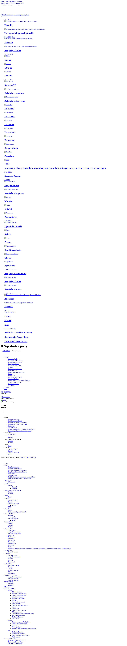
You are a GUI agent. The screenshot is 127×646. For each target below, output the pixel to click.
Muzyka (8, 201)
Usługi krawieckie (13, 364)
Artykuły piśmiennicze (15, 273)
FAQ (9, 454)
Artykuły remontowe (14, 93)
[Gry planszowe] (9, 181)
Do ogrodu (9, 140)
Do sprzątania (11, 148)
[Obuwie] (7, 64)
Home (6, 463)
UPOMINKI (8, 221)
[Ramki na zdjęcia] (10, 246)
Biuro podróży (12, 370)
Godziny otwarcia (13, 452)
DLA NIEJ (7, 19)
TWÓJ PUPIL (8, 293)
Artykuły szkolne (12, 50)
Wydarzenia (11, 434)
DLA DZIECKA (9, 37)
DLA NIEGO (8, 54)
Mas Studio (11, 385)
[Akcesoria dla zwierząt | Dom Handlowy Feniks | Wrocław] (22, 295)
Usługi (7, 316)
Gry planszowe (11, 185)
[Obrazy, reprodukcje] (11, 254)
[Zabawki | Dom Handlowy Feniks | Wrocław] (18, 38)
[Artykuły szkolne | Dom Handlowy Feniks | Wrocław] (20, 46)
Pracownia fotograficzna (15, 360)
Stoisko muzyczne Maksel (19, 623)
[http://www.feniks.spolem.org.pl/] (5, 397)
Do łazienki (9, 116)
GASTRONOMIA (10, 329)
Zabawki (8, 42)
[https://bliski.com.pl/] (3, 400)
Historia (10, 437)
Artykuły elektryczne (14, 101)
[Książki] (7, 205)
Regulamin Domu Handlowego (17, 424)
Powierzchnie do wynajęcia (12, 490)
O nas (6, 465)
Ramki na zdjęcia (12, 250)
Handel (7, 320)
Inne (6, 325)
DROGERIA (8, 172)
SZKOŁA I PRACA (10, 269)
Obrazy (8, 258)
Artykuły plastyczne (14, 193)
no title (14, 505)
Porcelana (9, 156)
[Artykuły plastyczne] (11, 189)
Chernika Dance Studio (15, 377)
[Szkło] (6, 160)
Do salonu (9, 124)
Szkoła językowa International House (19, 380)
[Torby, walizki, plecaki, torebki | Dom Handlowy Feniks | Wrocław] (24, 29)
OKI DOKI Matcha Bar (15, 341)
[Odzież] (7, 56)
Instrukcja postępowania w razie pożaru (19, 431)
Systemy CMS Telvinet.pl (28, 457)
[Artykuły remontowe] (11, 89)
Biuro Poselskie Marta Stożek (20, 635)
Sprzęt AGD (10, 85)
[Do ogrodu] (8, 136)
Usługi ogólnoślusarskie (15, 362)
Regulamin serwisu (13, 419)
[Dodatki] (7, 72)
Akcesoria (9, 299)
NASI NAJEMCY (10, 312)
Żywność (8, 306)
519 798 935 (6, 351)
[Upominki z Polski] (10, 222)
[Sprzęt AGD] (8, 81)
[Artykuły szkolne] (10, 277)
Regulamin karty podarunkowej (17, 422)
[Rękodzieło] (8, 261)
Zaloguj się (4, 460)
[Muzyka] (7, 197)
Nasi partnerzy (12, 427)
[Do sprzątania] (9, 144)
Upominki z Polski (13, 226)
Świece (7, 234)
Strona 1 (14, 487)
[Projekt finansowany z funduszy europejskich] (15, 15)
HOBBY (7, 180)
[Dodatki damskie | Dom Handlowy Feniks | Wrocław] (20, 21)
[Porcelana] (8, 152)
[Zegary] (7, 238)
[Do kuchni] (8, 105)
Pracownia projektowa (14, 365)
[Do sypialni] (8, 128)
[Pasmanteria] (8, 213)
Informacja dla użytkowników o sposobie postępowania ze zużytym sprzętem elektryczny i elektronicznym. (55, 168)
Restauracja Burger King (16, 337)
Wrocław (10, 442)
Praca (9, 446)
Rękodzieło (9, 265)
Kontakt (6, 498)
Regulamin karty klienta (15, 421)
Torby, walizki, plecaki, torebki (19, 33)
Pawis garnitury (16, 627)
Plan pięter (11, 426)
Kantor (10, 374)
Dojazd (10, 451)
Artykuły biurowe (12, 289)
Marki (13, 517)
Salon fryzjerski (12, 359)
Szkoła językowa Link (14, 382)
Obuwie (8, 68)
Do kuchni (9, 109)
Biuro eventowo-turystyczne (16, 372)
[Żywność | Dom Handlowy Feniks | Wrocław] (18, 303)
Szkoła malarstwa (13, 379)
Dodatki (8, 25)
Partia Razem (16, 637)
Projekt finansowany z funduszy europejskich (21, 429)
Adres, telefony (12, 449)
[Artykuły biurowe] (10, 285)
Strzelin (10, 441)
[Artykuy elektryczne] (11, 97)
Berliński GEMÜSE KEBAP (18, 332)
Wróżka (10, 367)
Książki (8, 209)
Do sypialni (9, 132)
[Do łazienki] (8, 112)
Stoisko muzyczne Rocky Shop (21, 622)
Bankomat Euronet (13, 384)
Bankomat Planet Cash (18, 633)
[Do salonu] (8, 120)
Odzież (7, 60)
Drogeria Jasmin (12, 176)
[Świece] (7, 230)
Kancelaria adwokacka (15, 369)
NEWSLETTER (6, 392)
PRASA (6, 310)
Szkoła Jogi (11, 375)
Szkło (7, 164)
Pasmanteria (10, 217)
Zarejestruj (12, 460)
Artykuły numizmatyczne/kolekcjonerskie (24, 628)
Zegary (7, 242)
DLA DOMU (8, 79)
